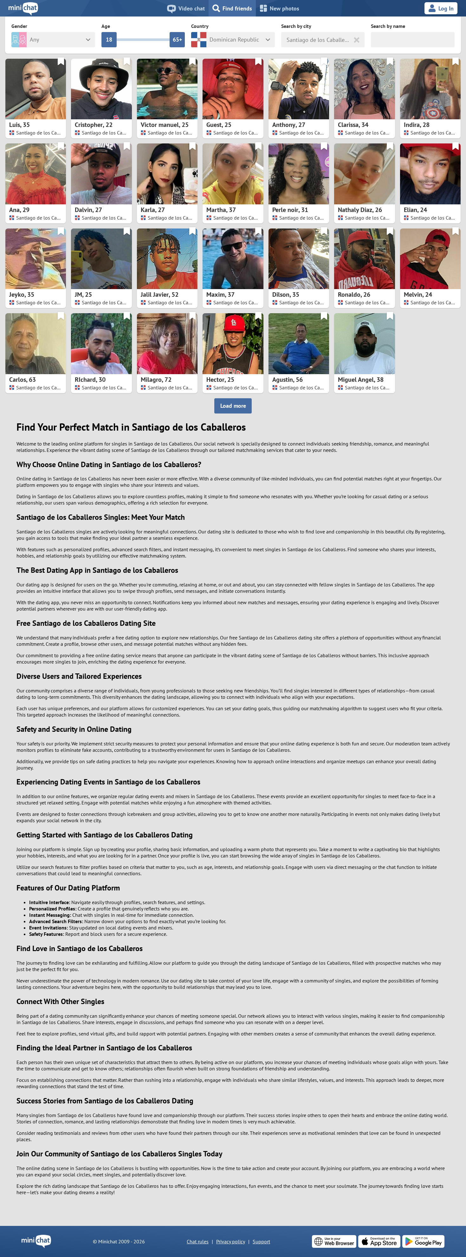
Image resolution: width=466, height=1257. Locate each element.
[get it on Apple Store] (379, 1241)
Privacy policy (230, 1241)
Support (261, 1241)
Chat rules (198, 1241)
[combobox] (287, 39)
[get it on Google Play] (423, 1241)
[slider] (109, 39)
